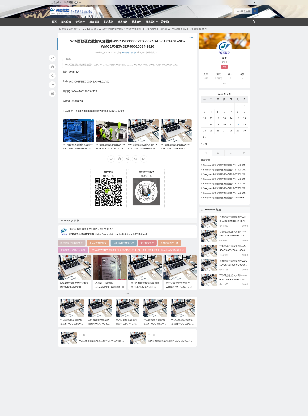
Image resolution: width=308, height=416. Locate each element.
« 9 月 (204, 143)
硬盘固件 (151, 21)
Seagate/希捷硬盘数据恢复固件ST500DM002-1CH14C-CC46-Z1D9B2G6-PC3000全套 (247, 193)
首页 (54, 21)
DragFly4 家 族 (88, 29)
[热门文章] (218, 153)
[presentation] (176, 304)
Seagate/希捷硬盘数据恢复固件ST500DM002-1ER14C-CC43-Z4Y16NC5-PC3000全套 (246, 169)
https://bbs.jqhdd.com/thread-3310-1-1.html (100, 110)
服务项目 (94, 21)
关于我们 (166, 21)
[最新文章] (205, 153)
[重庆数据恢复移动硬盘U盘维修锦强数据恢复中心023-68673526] (71, 11)
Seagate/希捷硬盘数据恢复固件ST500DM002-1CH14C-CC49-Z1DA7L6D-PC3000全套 (246, 174)
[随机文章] (243, 153)
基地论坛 (66, 21)
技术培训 (122, 21)
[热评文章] (230, 153)
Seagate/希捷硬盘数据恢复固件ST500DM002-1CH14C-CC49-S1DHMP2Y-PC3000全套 (247, 183)
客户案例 (108, 21)
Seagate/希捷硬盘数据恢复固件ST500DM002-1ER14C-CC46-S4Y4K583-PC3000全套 (246, 165)
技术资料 (136, 21)
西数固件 (73, 29)
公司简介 (80, 21)
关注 (224, 67)
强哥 (79, 229)
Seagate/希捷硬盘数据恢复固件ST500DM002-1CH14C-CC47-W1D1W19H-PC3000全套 (247, 188)
